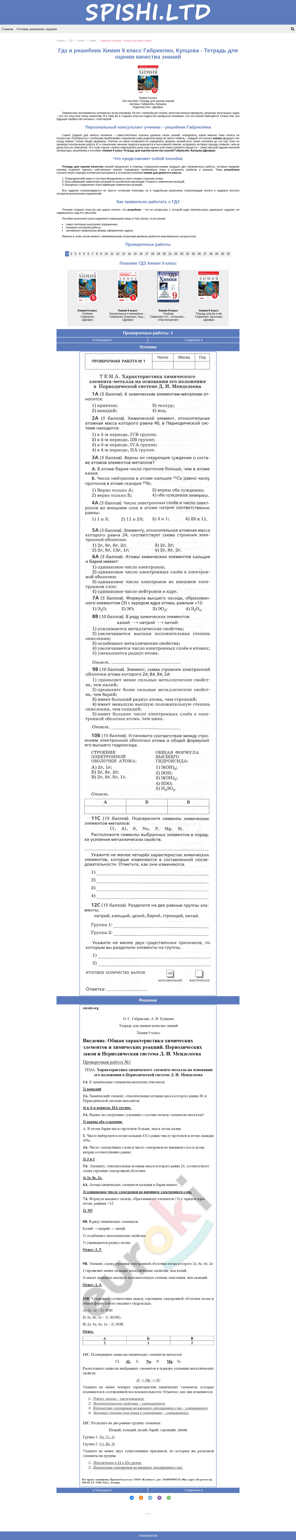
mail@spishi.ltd (148, 1535)
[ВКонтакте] (129, 1498)
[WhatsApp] (166, 1498)
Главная (7, 29)
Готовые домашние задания (37, 29)
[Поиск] (292, 29)
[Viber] (157, 1498)
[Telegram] (148, 1498)
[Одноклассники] (138, 1498)
